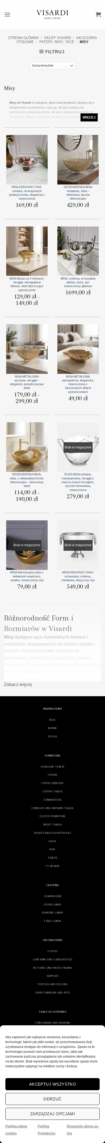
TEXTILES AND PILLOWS (52, 984)
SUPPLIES (52, 975)
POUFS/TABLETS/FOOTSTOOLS (52, 832)
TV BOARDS (53, 866)
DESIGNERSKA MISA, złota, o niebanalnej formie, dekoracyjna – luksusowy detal (27, 480)
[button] (7, 14)
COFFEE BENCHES (52, 783)
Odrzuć (52, 1099)
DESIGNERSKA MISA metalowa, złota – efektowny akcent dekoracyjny (78, 192)
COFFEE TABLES (52, 791)
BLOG (52, 719)
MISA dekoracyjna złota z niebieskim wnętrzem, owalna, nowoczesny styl (26, 576)
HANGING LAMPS (52, 912)
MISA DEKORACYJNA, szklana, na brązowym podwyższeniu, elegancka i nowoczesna (26, 192)
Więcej (89, 117)
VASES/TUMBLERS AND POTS (52, 992)
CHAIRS (52, 774)
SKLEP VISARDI (57, 38)
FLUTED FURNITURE (52, 816)
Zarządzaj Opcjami (52, 1113)
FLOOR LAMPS (52, 904)
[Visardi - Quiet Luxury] (53, 14)
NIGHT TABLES (52, 824)
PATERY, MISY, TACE (56, 42)
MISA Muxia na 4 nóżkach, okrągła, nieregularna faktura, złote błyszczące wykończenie (26, 284)
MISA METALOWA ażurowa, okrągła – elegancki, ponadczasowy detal (27, 382)
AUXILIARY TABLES (52, 766)
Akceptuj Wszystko (52, 1084)
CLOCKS (52, 951)
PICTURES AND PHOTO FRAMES (52, 967)
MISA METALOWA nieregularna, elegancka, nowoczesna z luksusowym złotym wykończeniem (78, 384)
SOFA (52, 849)
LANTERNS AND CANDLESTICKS (52, 959)
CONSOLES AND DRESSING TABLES (52, 808)
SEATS (52, 841)
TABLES (52, 857)
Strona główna (23, 38)
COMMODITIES (53, 799)
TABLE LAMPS (52, 920)
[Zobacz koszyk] (98, 14)
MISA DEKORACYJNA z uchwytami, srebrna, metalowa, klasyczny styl (78, 576)
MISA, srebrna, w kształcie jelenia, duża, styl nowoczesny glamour (78, 282)
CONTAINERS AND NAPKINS (52, 1022)
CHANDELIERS (52, 896)
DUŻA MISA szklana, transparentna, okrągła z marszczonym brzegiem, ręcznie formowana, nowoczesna (78, 482)
